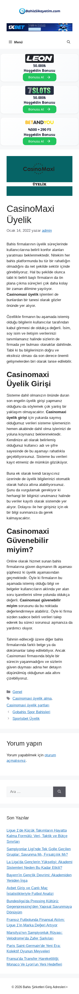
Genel (17, 692)
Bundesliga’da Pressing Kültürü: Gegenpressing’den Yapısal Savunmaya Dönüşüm (39, 906)
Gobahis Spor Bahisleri (31, 712)
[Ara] (59, 792)
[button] (69, 42)
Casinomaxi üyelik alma (32, 698)
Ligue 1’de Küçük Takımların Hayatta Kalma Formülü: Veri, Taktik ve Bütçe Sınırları (37, 836)
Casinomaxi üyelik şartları (28, 705)
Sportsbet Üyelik (26, 719)
